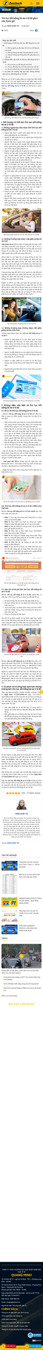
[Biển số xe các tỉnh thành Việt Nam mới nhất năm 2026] (10, 884)
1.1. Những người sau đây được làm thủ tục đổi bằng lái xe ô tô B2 (22, 49)
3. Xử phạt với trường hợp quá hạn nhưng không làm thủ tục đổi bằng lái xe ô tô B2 (21, 73)
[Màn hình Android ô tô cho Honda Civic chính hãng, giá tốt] (21, 1105)
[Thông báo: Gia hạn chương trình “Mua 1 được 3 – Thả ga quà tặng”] (10, 865)
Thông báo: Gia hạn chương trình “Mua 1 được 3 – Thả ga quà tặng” (29, 864)
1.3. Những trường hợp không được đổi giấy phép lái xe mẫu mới (22, 56)
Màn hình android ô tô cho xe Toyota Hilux (18, 1205)
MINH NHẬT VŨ (13, 26)
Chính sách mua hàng (9, 1319)
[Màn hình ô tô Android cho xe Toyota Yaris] (21, 1148)
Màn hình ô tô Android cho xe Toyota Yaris (18, 1164)
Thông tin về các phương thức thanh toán (16, 1329)
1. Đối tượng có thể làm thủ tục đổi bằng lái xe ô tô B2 (21, 44)
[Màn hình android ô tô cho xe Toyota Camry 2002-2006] (21, 1062)
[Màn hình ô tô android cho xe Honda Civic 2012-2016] (21, 1019)
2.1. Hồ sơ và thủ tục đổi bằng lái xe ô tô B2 (18, 64)
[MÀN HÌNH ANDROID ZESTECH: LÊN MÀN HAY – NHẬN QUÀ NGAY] (10, 929)
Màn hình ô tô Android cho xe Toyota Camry (19, 1245)
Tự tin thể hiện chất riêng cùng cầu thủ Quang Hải (21, 984)
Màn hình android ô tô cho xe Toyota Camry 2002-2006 (21, 1079)
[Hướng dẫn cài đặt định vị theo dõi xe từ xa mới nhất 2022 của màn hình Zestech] (22, 956)
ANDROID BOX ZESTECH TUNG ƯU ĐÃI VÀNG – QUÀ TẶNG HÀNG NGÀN (30, 900)
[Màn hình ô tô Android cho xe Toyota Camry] (21, 1230)
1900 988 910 (14, 1299)
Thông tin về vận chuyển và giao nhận (15, 1326)
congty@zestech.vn (13, 1302)
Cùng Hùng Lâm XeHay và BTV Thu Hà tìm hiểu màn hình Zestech (22, 978)
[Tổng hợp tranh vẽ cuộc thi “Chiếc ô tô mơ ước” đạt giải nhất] (10, 916)
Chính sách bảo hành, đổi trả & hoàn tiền (16, 1323)
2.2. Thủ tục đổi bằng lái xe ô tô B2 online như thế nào (21, 67)
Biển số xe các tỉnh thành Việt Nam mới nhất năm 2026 (29, 876)
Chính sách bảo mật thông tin (12, 1316)
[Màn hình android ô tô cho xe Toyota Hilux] (21, 1189)
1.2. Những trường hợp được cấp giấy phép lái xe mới (21, 52)
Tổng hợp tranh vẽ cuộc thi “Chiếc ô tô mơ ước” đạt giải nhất (29, 913)
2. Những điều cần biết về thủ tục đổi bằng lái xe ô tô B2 (21, 61)
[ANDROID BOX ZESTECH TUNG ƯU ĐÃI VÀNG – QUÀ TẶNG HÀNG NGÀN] (10, 902)
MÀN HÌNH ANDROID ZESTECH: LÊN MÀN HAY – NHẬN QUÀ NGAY (28, 928)
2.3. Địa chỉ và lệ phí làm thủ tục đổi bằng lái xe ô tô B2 (22, 69)
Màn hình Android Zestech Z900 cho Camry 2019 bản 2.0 (22, 989)
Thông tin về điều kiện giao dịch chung (15, 1313)
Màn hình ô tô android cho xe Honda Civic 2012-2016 (21, 1036)
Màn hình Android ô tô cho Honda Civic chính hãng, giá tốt (20, 1122)
